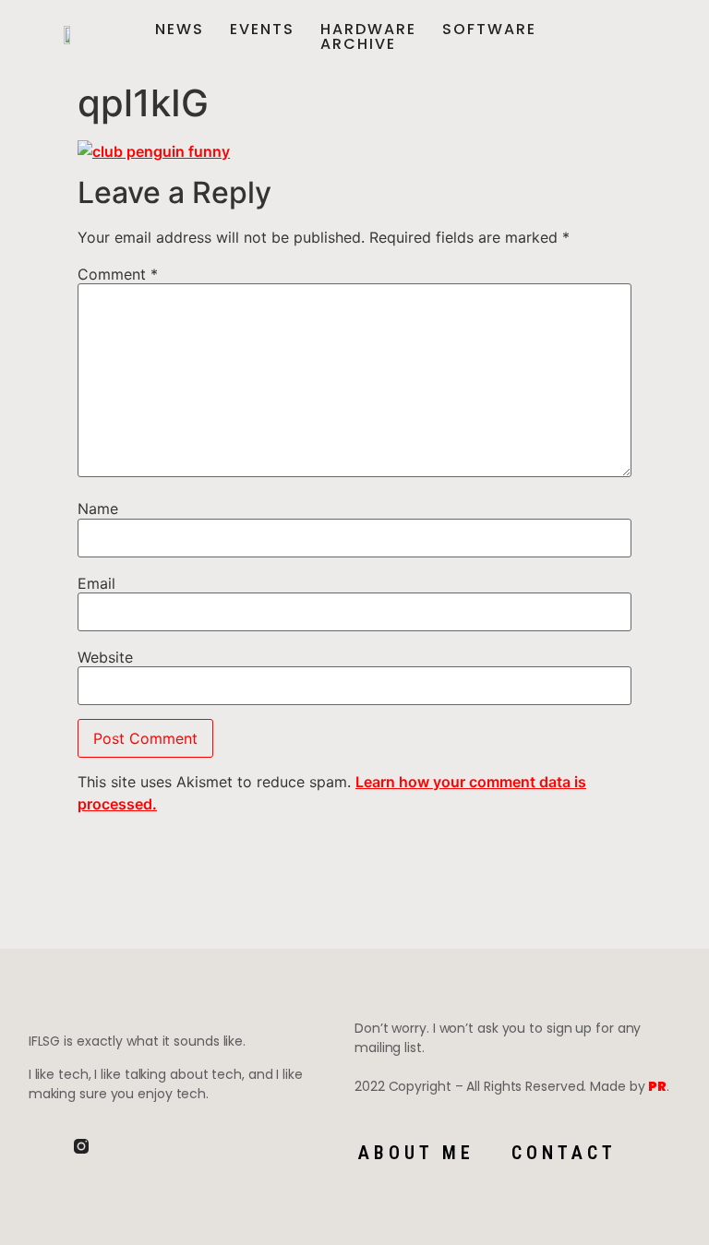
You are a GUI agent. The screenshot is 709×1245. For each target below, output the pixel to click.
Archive (358, 44)
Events (262, 29)
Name (98, 508)
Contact (564, 1153)
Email (96, 583)
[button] (671, 37)
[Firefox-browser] (126, 1146)
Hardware (368, 29)
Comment (118, 274)
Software (489, 29)
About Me (416, 1153)
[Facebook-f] (36, 1146)
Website (105, 657)
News (179, 29)
